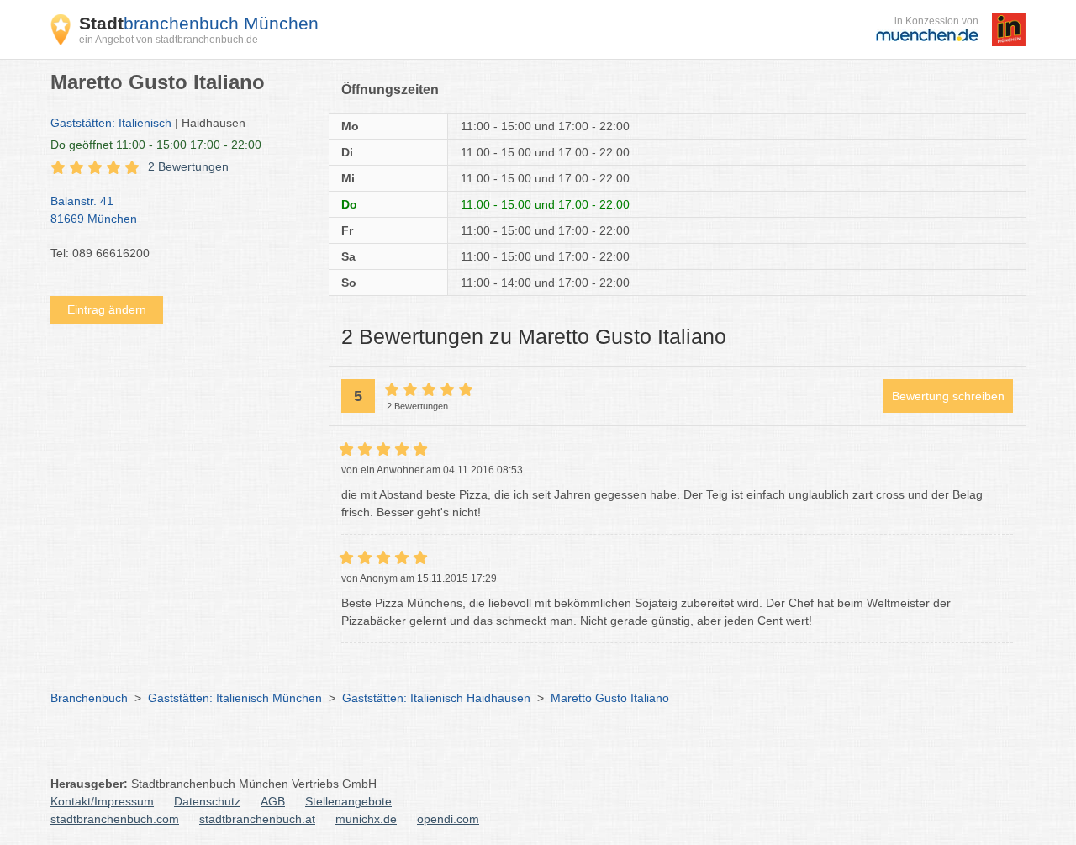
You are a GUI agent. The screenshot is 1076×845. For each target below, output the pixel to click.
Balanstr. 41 (93, 209)
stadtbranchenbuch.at (257, 819)
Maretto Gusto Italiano (610, 698)
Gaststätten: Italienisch (110, 122)
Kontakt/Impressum (102, 801)
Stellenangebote (348, 801)
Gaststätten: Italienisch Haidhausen (436, 698)
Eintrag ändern (106, 309)
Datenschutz (207, 801)
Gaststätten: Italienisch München (235, 698)
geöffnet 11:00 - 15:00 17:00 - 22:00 (155, 144)
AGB (273, 801)
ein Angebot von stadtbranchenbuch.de (168, 39)
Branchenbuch (89, 698)
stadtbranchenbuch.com (114, 819)
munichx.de (366, 819)
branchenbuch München (199, 23)
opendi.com (448, 819)
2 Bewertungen (188, 166)
